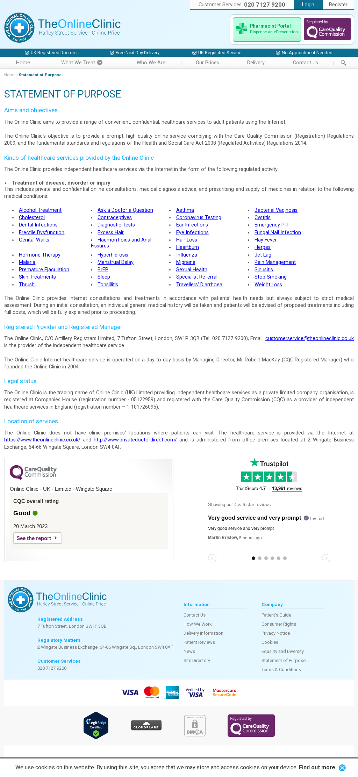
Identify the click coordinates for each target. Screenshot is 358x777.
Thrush (27, 285)
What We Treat (78, 63)
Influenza (186, 255)
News (189, 651)
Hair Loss (186, 240)
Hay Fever (266, 240)
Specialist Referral (196, 277)
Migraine (185, 262)
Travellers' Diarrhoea (199, 285)
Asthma (185, 210)
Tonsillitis (108, 285)
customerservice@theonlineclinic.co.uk (309, 338)
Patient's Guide (276, 615)
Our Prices (207, 63)
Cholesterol (32, 218)
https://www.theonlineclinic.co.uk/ (42, 440)
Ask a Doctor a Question (125, 210)
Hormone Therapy (39, 255)
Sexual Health (191, 270)
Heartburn (187, 247)
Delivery (256, 63)
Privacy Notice (276, 633)
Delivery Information (203, 633)
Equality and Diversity (283, 651)
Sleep (104, 277)
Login (308, 5)
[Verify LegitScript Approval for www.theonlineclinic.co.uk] (96, 737)
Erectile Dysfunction (41, 233)
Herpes (263, 247)
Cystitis (263, 218)
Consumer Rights (279, 624)
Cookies (270, 642)
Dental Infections (38, 225)
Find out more (317, 767)
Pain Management (275, 262)
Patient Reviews (199, 642)
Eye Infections (192, 233)
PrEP (103, 270)
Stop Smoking (271, 277)
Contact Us (305, 63)
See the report (33, 538)
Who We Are (151, 63)
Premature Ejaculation (44, 270)
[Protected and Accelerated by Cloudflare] (146, 729)
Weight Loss (268, 285)
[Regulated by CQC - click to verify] (327, 39)
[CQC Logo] (33, 478)
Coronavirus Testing (198, 218)
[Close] (342, 767)
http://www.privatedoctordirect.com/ (135, 440)
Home (23, 63)
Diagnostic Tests (116, 225)
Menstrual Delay (116, 262)
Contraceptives (115, 218)
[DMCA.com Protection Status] (195, 735)
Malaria (27, 262)
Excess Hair (111, 233)
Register (338, 5)
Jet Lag (263, 255)
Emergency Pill (271, 225)
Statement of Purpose (284, 660)
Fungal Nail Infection (278, 233)
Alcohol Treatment (40, 210)
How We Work (198, 624)
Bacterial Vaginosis (276, 210)
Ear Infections (192, 225)
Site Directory (197, 660)
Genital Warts (34, 240)
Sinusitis (264, 270)
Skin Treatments (37, 277)
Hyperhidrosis (113, 255)
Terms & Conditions (281, 669)
